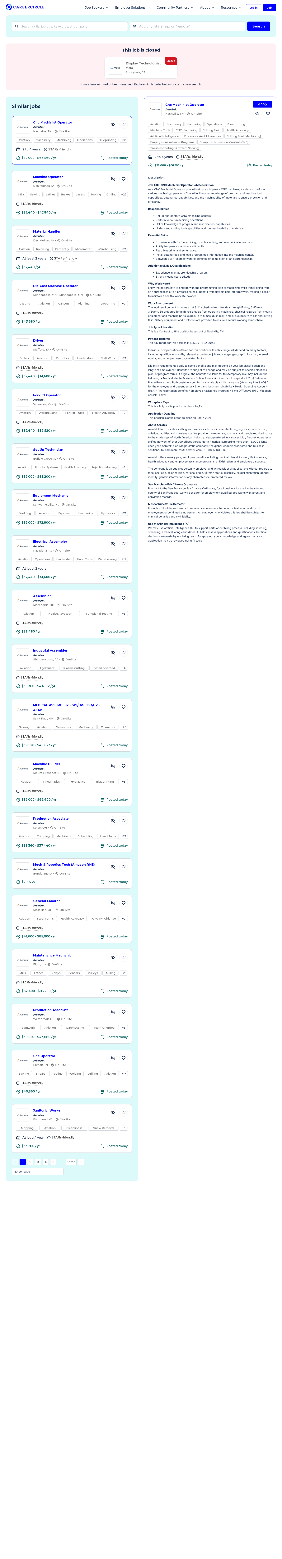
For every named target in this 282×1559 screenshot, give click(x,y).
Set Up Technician (48, 450)
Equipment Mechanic (50, 495)
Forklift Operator (47, 395)
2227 (71, 1162)
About (205, 7)
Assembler (42, 596)
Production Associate (51, 818)
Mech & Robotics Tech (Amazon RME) (64, 864)
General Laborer (46, 901)
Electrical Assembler (50, 541)
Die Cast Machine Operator (55, 286)
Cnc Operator (44, 1056)
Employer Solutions (130, 7)
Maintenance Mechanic (52, 955)
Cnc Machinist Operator (52, 122)
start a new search (188, 84)
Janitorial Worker (47, 1110)
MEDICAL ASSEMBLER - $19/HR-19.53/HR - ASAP (66, 707)
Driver (38, 340)
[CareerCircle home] (25, 8)
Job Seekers (94, 7)
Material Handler (47, 231)
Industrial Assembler (50, 650)
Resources (229, 7)
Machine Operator (48, 177)
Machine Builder (46, 764)
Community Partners (173, 7)
